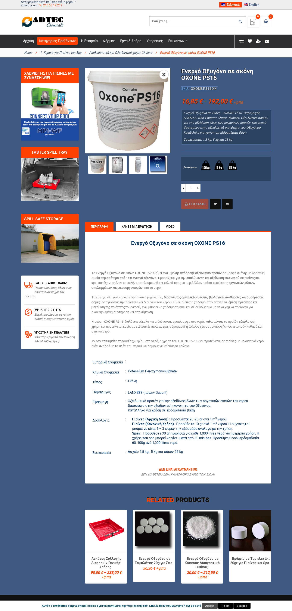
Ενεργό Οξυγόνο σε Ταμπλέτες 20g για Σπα (153, 561)
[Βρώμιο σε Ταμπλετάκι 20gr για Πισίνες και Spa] (250, 530)
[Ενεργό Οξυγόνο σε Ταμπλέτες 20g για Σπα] (154, 530)
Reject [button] (225, 605)
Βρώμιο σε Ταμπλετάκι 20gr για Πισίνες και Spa (250, 561)
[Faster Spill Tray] (50, 179)
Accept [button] (209, 605)
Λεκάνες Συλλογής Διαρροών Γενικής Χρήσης (106, 563)
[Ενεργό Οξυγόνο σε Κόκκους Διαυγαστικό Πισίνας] (202, 530)
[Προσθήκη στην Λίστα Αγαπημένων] (215, 204)
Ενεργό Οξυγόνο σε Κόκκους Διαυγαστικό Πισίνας (202, 563)
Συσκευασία (190, 167)
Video (170, 226)
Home (28, 53)
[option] (127, 110)
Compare (227, 204)
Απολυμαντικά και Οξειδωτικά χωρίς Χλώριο (120, 53)
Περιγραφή (99, 226)
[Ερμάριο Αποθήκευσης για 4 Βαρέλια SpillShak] (50, 243)
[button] (164, 74)
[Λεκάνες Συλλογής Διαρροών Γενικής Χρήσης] (106, 530)
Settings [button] (242, 605)
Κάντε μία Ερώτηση (136, 226)
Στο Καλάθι (197, 204)
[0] (253, 23)
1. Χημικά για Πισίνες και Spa (60, 53)
